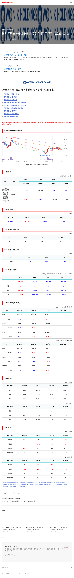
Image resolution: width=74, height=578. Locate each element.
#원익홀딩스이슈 (14, 486)
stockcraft (5, 571)
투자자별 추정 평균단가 (15, 105)
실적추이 (10, 111)
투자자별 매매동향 (13, 108)
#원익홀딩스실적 (17, 484)
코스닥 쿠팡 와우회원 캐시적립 (15, 55)
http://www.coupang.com (12, 52)
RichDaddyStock (8, 2)
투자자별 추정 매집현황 (15, 102)
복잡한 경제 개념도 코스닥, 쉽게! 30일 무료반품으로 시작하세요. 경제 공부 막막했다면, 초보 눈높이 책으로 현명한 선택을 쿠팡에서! (36, 58)
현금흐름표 (11, 116)
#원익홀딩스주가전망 (32, 482)
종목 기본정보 (12, 94)
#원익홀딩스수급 (50, 482)
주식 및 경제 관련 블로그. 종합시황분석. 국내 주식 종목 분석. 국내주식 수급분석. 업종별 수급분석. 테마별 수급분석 (34, 550)
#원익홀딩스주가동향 (24, 486)
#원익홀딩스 (5, 482)
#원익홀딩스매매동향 (7, 484)
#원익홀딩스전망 (42, 482)
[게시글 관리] (11, 493)
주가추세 (10, 100)
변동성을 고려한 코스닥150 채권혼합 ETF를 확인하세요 (22, 71)
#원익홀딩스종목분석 (13, 482)
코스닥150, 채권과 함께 (12, 69)
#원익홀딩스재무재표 (43, 484)
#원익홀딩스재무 (33, 484)
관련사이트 (5, 568)
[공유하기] (9, 493)
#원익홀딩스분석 (6, 486)
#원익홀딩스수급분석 (60, 482)
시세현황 (10, 97)
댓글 (3, 538)
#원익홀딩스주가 (23, 482)
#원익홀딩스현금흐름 (62, 484)
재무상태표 (11, 114)
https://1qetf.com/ (10, 66)
